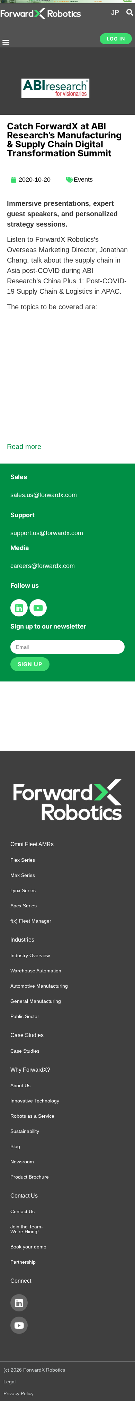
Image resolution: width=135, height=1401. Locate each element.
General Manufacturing (35, 1001)
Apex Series (23, 905)
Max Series (22, 875)
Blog (15, 1146)
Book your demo (28, 1246)
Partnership (23, 1262)
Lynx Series (23, 890)
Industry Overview (30, 955)
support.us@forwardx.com (46, 533)
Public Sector (24, 1016)
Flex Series (22, 860)
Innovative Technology (34, 1101)
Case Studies (24, 1051)
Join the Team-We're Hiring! (26, 1229)
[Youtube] (38, 607)
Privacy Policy (18, 1393)
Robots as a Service (32, 1116)
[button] (5, 41)
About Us (20, 1085)
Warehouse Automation (35, 970)
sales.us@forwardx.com (43, 495)
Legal (9, 1381)
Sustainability (24, 1131)
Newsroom (22, 1161)
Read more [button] (24, 446)
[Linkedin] (19, 607)
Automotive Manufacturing (39, 986)
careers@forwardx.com (42, 565)
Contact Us (22, 1211)
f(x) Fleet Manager (30, 921)
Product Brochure (29, 1177)
